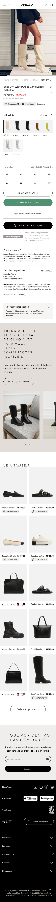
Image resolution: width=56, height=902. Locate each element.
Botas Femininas (30, 80)
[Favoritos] (46, 5)
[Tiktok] (46, 787)
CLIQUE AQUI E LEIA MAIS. (18, 382)
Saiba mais (41, 104)
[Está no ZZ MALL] (8, 821)
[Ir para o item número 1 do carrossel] (10, 75)
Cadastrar (28, 769)
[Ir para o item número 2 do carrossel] (17, 75)
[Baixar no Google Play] (47, 798)
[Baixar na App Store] (30, 798)
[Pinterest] (52, 787)
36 (49, 174)
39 (35, 182)
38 (21, 182)
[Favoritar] (51, 87)
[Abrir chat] (50, 889)
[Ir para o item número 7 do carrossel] (52, 75)
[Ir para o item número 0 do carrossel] (3, 75)
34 (21, 174)
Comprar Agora (28, 202)
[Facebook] (41, 787)
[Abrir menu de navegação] (5, 4)
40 (49, 182)
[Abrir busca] (10, 4)
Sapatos (16, 80)
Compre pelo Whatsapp (30, 213)
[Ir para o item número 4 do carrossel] (31, 75)
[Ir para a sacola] (51, 5)
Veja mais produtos (28, 709)
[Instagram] (35, 787)
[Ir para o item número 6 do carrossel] (45, 75)
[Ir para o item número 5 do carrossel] (38, 75)
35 (35, 174)
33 (7, 174)
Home (6, 80)
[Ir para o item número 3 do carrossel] (24, 75)
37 (7, 182)
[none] (47, 759)
